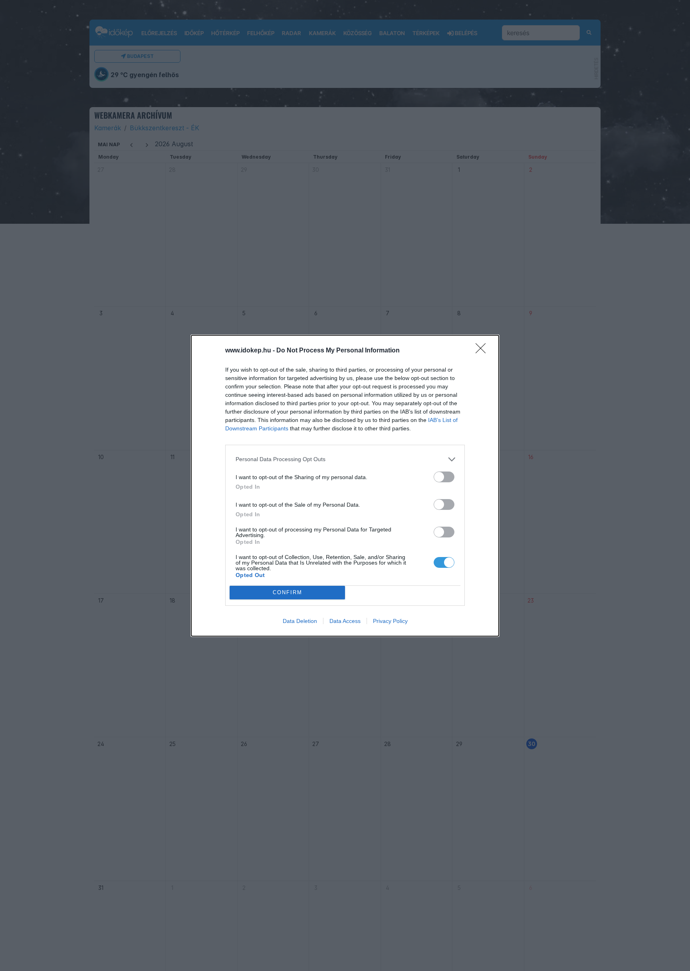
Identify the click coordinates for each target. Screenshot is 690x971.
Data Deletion (300, 621)
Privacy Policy (390, 621)
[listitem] (345, 459)
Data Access (345, 621)
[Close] (483, 350)
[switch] (444, 477)
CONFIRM (287, 592)
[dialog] (345, 485)
